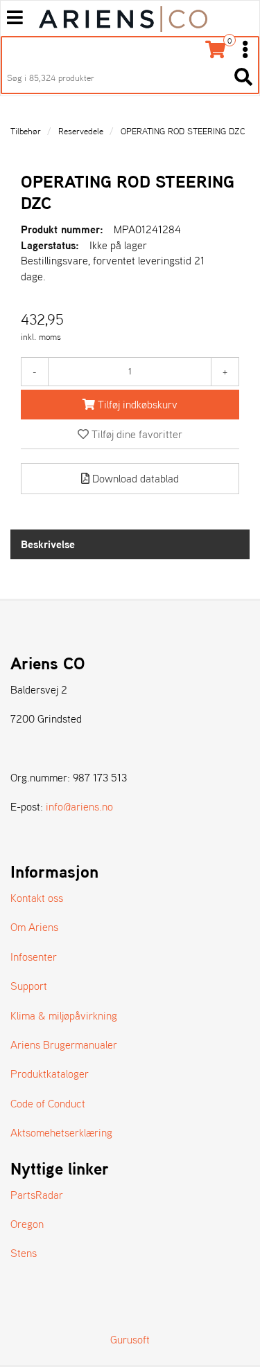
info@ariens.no (79, 806)
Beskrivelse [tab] (48, 544)
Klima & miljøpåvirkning (63, 1015)
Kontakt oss (36, 897)
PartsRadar (36, 1194)
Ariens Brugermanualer (63, 1044)
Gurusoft (130, 1339)
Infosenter (33, 956)
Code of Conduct (47, 1103)
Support (28, 985)
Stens (23, 1252)
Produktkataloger (49, 1073)
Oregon (27, 1223)
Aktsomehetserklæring (61, 1132)
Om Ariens (34, 926)
